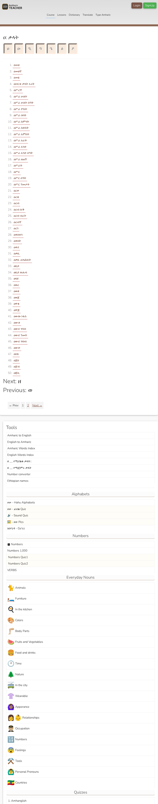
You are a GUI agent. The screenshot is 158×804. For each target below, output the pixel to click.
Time (14, 664)
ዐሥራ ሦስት (20, 109)
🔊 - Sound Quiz (17, 515)
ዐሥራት (18, 165)
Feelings (16, 750)
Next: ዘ (12, 381)
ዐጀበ (16, 360)
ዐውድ (17, 348)
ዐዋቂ (16, 304)
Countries (17, 783)
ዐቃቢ (16, 253)
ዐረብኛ (17, 222)
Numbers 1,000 (17, 550)
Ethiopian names (17, 481)
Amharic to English (19, 435)
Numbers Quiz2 (17, 563)
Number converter (18, 474)
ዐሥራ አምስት (21, 134)
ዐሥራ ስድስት (21, 128)
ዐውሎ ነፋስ (20, 316)
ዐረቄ (16, 197)
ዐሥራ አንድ (20, 147)
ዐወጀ (16, 297)
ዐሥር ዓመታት (21, 184)
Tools (14, 761)
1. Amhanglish (16, 801)
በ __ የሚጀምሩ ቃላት (19, 468)
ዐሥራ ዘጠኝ (20, 159)
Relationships (23, 718)
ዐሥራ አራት (20, 140)
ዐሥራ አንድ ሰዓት (23, 153)
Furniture (16, 599)
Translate (88, 15)
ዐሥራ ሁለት (20, 96)
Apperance (18, 707)
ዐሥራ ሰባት (20, 115)
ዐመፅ (16, 77)
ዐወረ (16, 285)
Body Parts (18, 631)
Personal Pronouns (23, 772)
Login (136, 5)
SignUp (150, 5)
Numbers (15, 544)
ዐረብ (16, 203)
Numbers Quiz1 (17, 557)
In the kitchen (19, 610)
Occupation (18, 729)
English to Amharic (19, 442)
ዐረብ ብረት (20, 216)
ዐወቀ (16, 291)
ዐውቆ (17, 323)
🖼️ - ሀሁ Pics (15, 522)
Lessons (61, 15)
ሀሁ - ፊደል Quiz (16, 509)
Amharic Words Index (21, 448)
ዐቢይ (16, 266)
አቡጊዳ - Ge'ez (16, 528)
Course (51, 15)
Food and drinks (21, 653)
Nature (15, 675)
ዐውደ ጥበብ (20, 341)
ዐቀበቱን (18, 235)
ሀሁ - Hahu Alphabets (21, 502)
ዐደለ (16, 354)
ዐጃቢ (16, 373)
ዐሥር (17, 172)
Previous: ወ (17, 390)
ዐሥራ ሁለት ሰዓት (24, 103)
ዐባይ (16, 279)
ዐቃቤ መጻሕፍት (22, 260)
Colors (15, 620)
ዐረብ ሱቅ (19, 209)
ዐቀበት (17, 241)
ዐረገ (16, 228)
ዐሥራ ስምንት (21, 122)
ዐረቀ (16, 191)
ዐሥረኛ (18, 90)
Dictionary (74, 15)
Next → (37, 405)
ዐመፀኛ (18, 71)
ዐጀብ (17, 366)
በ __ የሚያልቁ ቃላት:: (19, 461)
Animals (16, 588)
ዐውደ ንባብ (20, 329)
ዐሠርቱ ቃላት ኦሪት (24, 84)
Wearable (17, 696)
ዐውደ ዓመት (20, 335)
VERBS (12, 570)
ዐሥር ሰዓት (20, 178)
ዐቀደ (16, 247)
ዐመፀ (16, 65)
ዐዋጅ (17, 310)
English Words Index (20, 455)
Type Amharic (103, 15)
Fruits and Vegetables (25, 642)
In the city (17, 685)
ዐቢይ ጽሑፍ (20, 272)
